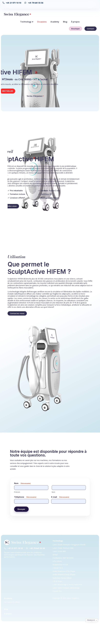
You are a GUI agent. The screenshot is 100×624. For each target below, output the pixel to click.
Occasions (42, 21)
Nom (53, 492)
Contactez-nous (17, 313)
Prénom (17, 492)
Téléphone (25, 497)
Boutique (75, 28)
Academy (55, 21)
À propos (75, 21)
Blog (65, 21)
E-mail (60, 497)
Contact (90, 28)
